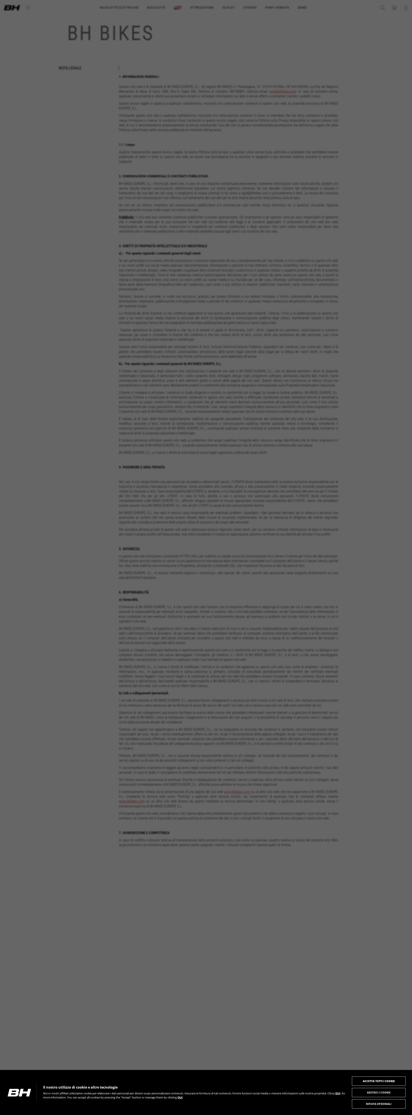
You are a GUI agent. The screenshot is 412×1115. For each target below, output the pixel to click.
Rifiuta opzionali (378, 1104)
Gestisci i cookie (379, 1092)
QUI (337, 1093)
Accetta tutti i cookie (379, 1081)
